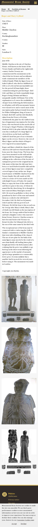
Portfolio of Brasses (19, 9)
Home (4, 9)
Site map (11, 503)
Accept (14, 524)
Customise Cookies (23, 520)
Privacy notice (13, 500)
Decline (23, 524)
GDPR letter (12, 496)
